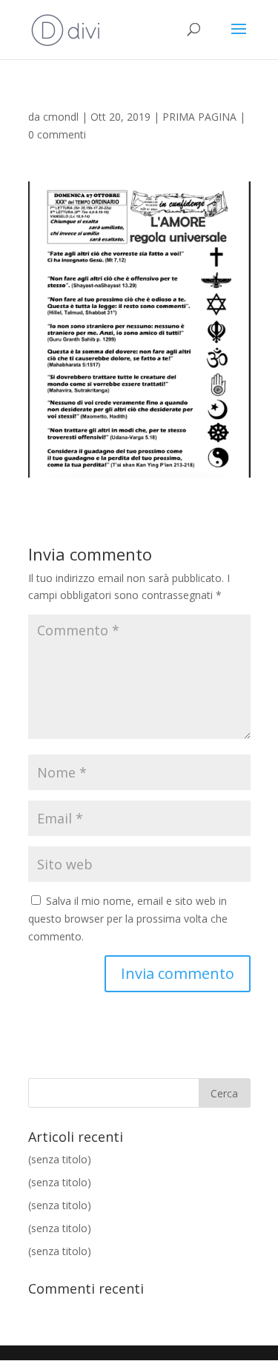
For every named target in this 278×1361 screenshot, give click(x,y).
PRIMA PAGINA (199, 117)
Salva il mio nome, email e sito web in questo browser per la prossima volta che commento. (128, 918)
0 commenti (57, 134)
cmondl (61, 117)
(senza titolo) (59, 1159)
